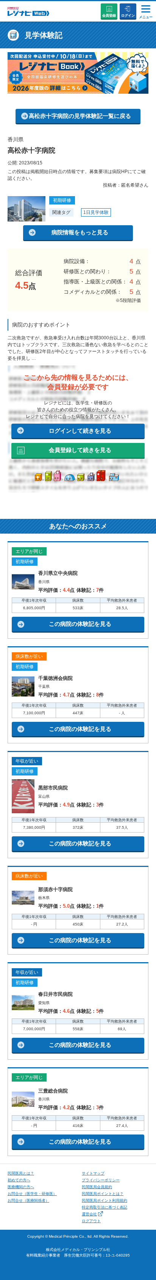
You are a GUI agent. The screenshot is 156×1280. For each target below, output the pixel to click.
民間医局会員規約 (97, 1187)
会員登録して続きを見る (80, 450)
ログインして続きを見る (80, 430)
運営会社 (89, 1214)
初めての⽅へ (19, 1180)
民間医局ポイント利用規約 (104, 1200)
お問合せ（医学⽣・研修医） (32, 1194)
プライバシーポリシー (101, 1180)
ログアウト (91, 1221)
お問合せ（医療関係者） (28, 1200)
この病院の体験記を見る (80, 624)
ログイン (128, 15)
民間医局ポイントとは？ (102, 1194)
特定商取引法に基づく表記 (104, 1207)
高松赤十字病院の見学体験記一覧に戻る (80, 116)
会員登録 (109, 15)
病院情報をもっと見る (79, 232)
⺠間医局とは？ (21, 1173)
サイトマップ (93, 1173)
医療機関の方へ (21, 1187)
